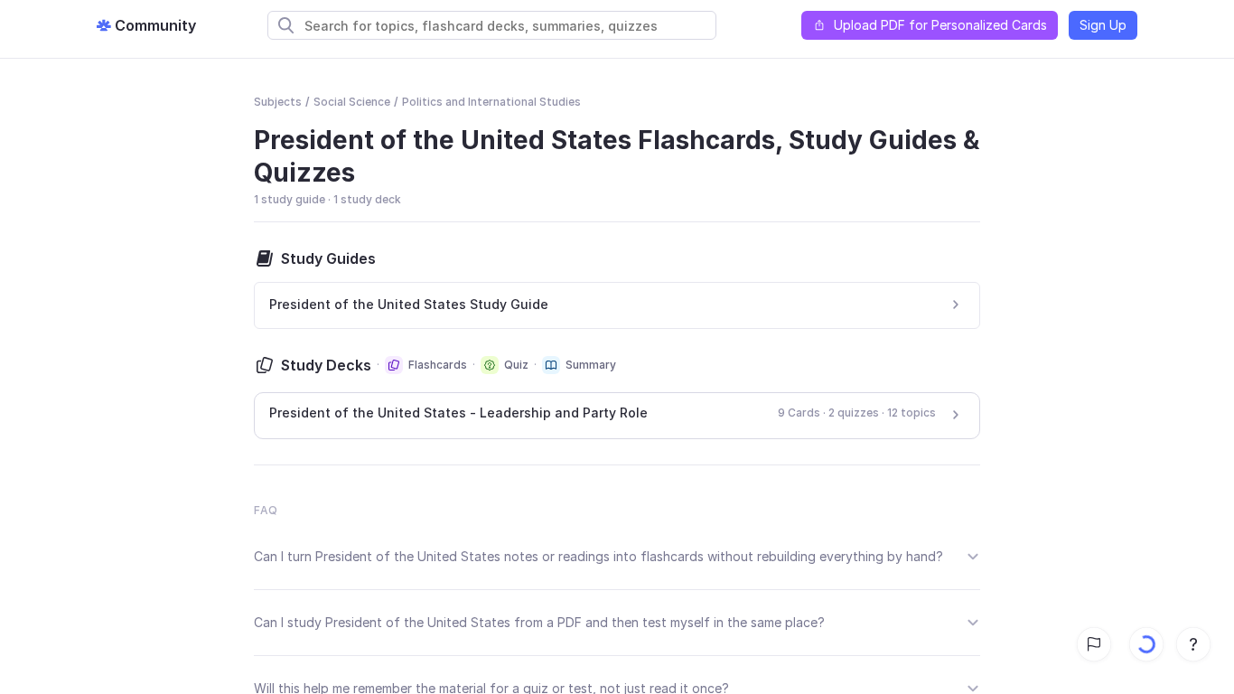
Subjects (278, 101)
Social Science (351, 101)
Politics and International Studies (491, 101)
